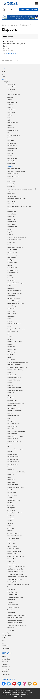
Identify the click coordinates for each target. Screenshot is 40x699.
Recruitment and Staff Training (16, 472)
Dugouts (9, 232)
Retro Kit (9, 490)
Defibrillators (11, 216)
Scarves (9, 497)
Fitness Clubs (11, 278)
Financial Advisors (12, 270)
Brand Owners (11, 143)
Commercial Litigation (13, 168)
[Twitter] (9, 684)
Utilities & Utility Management (15, 620)
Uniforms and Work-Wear (14, 617)
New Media (10, 398)
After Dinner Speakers (13, 94)
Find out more (18, 696)
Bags (8, 117)
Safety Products (12, 495)
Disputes (9, 229)
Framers (9, 285)
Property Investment (13, 462)
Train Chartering (12, 592)
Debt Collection (11, 214)
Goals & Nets (11, 296)
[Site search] (4, 10)
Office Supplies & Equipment (15, 403)
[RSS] (35, 684)
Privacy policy (6, 666)
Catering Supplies (12, 158)
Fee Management (12, 262)
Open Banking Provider (14, 408)
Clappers (10, 166)
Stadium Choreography (14, 551)
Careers (9, 156)
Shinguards (10, 515)
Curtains (9, 209)
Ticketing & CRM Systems (14, 579)
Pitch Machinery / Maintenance (16, 431)
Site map (4, 656)
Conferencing (11, 184)
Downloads (5, 661)
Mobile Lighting (11, 393)
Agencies (10, 97)
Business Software (12, 148)
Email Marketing (6, 635)
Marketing (10, 372)
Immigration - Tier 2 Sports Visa (16, 329)
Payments (10, 413)
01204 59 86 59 (11, 53)
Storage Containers (13, 564)
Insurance (10, 326)
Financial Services (12, 273)
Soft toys (10, 523)
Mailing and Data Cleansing (15, 370)
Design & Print (11, 219)
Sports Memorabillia (13, 538)
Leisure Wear (11, 359)
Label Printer (11, 347)
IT (8, 334)
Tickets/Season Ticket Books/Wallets (18, 584)
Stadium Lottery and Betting (15, 556)
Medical (9, 382)
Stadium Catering (12, 546)
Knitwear (10, 344)
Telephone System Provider (15, 571)
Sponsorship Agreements (14, 536)
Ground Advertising (13, 301)
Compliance (10, 179)
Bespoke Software (12, 130)
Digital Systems (11, 222)
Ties (8, 587)
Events (4, 76)
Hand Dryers (11, 308)
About (3, 640)
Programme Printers (13, 456)
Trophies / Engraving (13, 607)
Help (3, 643)
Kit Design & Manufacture (14, 342)
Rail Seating (10, 469)
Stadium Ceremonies (13, 548)
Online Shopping (12, 405)
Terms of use (5, 669)
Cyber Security (11, 211)
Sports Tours (11, 543)
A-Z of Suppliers (24, 25)
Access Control (11, 87)
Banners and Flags (12, 123)
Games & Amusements (14, 290)
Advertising (10, 92)
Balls (8, 120)
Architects (10, 107)
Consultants (11, 193)
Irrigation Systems (12, 331)
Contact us (5, 646)
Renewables (10, 474)
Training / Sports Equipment (15, 597)
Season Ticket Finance (13, 500)
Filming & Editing (12, 267)
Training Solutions (12, 594)
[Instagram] (24, 684)
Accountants (11, 89)
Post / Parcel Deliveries (14, 441)
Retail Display (11, 480)
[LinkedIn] (19, 684)
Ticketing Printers (12, 582)
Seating (9, 503)
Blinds (9, 133)
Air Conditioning (12, 102)
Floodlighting (11, 280)
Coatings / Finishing (13, 176)
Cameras (10, 153)
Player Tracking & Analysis (15, 436)
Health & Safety (11, 314)
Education (10, 234)
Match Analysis (11, 375)
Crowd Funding (11, 204)
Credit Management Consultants (16, 199)
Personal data (6, 674)
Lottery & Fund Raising (14, 365)
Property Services (12, 464)
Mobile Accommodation (14, 388)
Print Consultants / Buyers (15, 449)
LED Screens (11, 354)
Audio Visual (11, 112)
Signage (9, 520)
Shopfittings (11, 518)
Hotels (9, 319)
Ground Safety (11, 306)
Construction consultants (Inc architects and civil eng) (21, 190)
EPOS (9, 245)
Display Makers (11, 224)
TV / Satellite (11, 612)
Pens (8, 418)
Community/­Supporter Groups (16, 171)
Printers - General (12, 454)
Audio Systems (11, 110)
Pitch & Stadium (12, 426)
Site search (5, 672)
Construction (11, 186)
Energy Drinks (11, 242)
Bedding (9, 125)
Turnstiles (10, 610)
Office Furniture (11, 400)
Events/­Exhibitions (12, 250)
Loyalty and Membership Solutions (17, 367)
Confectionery (11, 181)
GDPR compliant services (14, 293)
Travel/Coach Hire (12, 605)
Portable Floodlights (13, 439)
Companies (13, 25)
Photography (11, 421)
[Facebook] (3, 684)
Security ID (10, 505)
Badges (9, 115)
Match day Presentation (14, 377)
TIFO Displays (11, 589)
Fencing (9, 265)
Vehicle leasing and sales (14, 622)
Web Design (10, 630)
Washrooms (10, 628)
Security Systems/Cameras (15, 513)
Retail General (11, 482)
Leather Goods (11, 349)
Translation (10, 602)
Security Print (11, 508)
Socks (9, 525)
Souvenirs (10, 531)
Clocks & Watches (12, 174)
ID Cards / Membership (14, 324)
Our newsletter (6, 659)
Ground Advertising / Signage (15, 303)
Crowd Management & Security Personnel (19, 206)
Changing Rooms (12, 161)
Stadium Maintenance (13, 559)
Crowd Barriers (11, 201)
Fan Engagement (12, 257)
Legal (9, 357)
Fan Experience (11, 260)
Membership (5, 633)
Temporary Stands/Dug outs (15, 574)
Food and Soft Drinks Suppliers (16, 283)
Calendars (10, 151)
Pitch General (11, 428)
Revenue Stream (12, 492)
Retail (9, 477)
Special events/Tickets (13, 533)
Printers (9, 451)
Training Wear (11, 600)
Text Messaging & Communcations (17, 577)
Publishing (10, 467)
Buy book (4, 638)
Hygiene (9, 321)
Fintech (9, 275)
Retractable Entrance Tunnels (15, 487)
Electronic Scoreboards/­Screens (16, 237)
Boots (9, 138)
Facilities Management (13, 255)
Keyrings (9, 339)
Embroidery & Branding (14, 239)
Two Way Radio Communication (16, 615)
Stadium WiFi (11, 561)
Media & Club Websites (13, 380)
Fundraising (10, 288)
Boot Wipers (10, 140)
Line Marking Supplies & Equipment (17, 362)
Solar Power (10, 528)
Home (3, 71)
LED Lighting (11, 352)
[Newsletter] (29, 684)
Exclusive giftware (12, 252)
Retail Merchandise (12, 485)
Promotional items (12, 459)
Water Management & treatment (16, 625)
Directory (5, 25)
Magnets (10, 385)
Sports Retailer (11, 541)
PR (8, 446)
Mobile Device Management (15, 390)
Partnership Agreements (14, 411)
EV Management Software (15, 247)
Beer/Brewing (11, 128)
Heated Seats (11, 316)
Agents (9, 99)
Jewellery (10, 336)
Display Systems (12, 227)
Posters (9, 444)
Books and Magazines (13, 135)
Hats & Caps (11, 311)
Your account (6, 648)
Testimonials (5, 664)
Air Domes (10, 105)
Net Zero (9, 395)
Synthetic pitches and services (16, 566)
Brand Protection (12, 145)
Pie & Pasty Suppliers (13, 423)
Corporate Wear (12, 196)
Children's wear (11, 163)
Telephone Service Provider (15, 569)
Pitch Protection (12, 434)
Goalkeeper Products (13, 298)
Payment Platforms (13, 416)
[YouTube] (14, 684)
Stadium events (11, 554)
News (3, 74)
